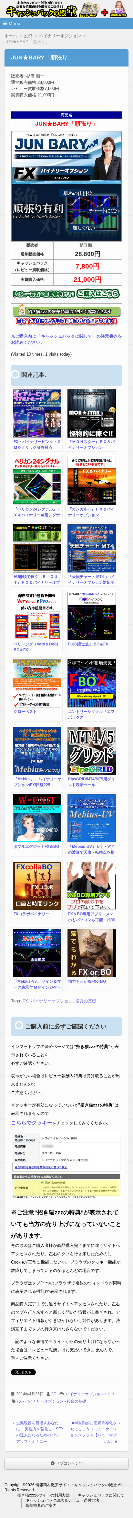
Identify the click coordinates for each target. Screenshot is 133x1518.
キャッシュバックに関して (101, 1495)
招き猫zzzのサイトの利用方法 (43, 1495)
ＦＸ (111, 1394)
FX (25, 1001)
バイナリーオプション (52, 1001)
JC (54, 1394)
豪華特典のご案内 (41, 1505)
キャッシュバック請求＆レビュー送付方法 (62, 1500)
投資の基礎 (85, 1001)
